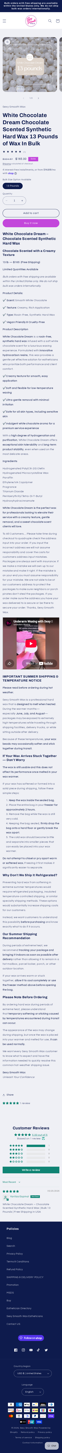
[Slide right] (38, 98)
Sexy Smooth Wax (29, 1428)
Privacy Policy (15, 1254)
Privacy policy (45, 1432)
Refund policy (28, 1432)
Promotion (13, 1285)
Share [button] (10, 1095)
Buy (9, 1300)
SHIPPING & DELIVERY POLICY (25, 1277)
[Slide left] (23, 98)
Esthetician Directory (19, 1308)
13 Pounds (12, 186)
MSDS (10, 1293)
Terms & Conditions (18, 1261)
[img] (11, 1191)
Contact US (13, 1324)
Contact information (32, 1443)
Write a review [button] (31, 1170)
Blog (9, 1238)
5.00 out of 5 (39, 1135)
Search (11, 1246)
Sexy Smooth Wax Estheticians (25, 1316)
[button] (4, 21)
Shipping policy (42, 1438)
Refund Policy (15, 1269)
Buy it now (31, 223)
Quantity (7, 194)
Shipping (7, 164)
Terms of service (23, 1438)
